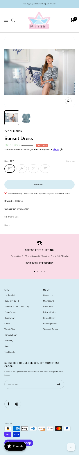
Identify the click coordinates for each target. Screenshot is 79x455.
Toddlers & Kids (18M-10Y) (16, 306)
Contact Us (48, 295)
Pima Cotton (9, 312)
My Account (48, 301)
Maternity (8, 340)
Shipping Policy (50, 323)
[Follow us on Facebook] (8, 404)
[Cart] (73, 20)
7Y (33, 168)
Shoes (7, 323)
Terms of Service (50, 329)
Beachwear (9, 318)
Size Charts (48, 306)
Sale (6, 346)
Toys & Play (9, 329)
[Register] (58, 384)
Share (7, 225)
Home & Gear (10, 335)
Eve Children (13, 131)
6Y (45, 168)
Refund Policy (49, 318)
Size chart (70, 161)
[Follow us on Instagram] (17, 404)
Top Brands (9, 352)
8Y (22, 168)
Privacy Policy (49, 312)
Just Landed (9, 295)
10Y (10, 168)
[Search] (13, 20)
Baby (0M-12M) (11, 301)
